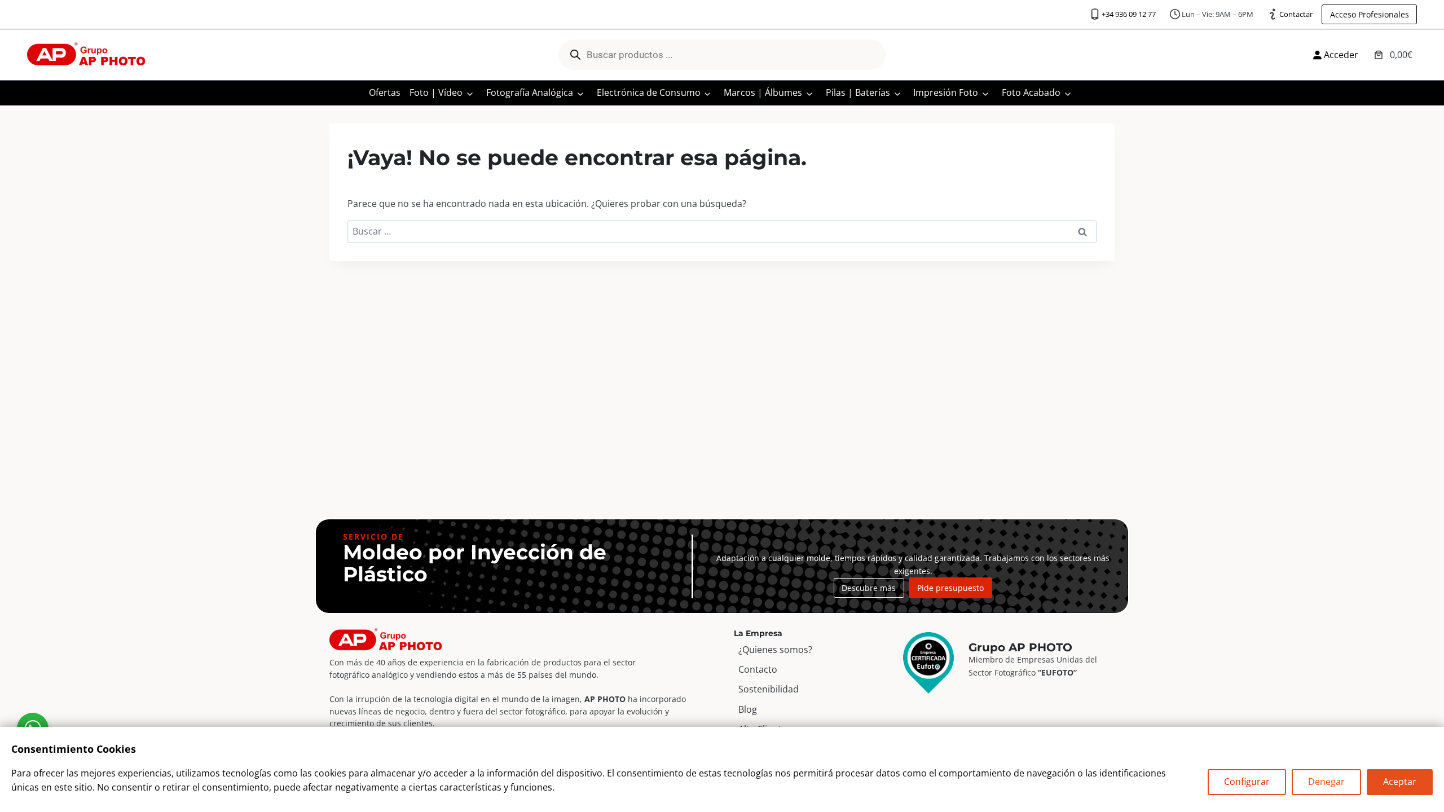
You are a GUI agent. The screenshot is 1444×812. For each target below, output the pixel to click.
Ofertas (384, 92)
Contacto (757, 669)
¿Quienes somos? (775, 649)
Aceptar (1399, 781)
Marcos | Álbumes (763, 92)
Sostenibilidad (768, 689)
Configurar (1247, 781)
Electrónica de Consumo (649, 92)
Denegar (1326, 781)
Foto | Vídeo (436, 92)
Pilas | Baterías (858, 92)
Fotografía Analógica (529, 92)
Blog (747, 709)
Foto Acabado (1031, 92)
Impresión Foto (945, 92)
